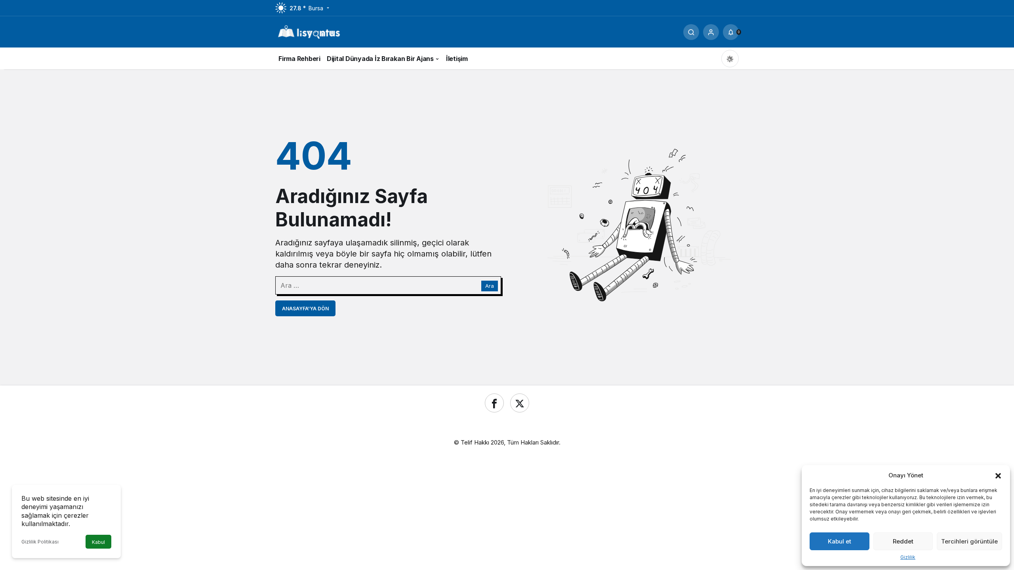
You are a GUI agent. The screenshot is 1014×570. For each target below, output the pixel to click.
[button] (998, 475)
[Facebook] (494, 402)
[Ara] (691, 32)
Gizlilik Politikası (40, 542)
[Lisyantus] (309, 31)
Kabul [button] (98, 542)
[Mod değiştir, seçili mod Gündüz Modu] (730, 58)
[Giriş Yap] (711, 32)
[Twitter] (519, 402)
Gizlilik (907, 557)
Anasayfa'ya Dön (305, 309)
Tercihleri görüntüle (969, 541)
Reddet (903, 541)
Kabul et (839, 541)
